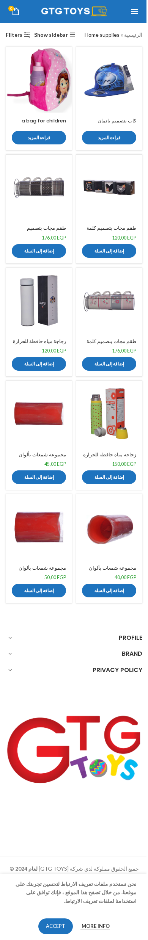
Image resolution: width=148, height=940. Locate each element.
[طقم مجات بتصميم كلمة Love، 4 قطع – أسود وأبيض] (109, 187)
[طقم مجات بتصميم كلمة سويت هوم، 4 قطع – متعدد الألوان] (109, 301)
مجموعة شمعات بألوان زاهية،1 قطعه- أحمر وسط (40, 458)
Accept (55, 926)
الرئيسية (133, 34)
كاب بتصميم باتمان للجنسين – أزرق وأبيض (112, 124)
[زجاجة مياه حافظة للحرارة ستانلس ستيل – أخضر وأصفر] (109, 413)
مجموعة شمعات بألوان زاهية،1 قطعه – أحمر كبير (40, 571)
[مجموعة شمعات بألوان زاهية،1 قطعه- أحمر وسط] (39, 413)
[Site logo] (74, 11)
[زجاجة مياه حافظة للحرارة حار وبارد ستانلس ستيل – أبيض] (39, 301)
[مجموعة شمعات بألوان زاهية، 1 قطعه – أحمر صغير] (109, 527)
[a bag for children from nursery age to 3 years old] (39, 80)
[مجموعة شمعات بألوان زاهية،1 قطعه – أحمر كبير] (39, 527)
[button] (109, 251)
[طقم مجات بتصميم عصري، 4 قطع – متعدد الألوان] (39, 187)
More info (95, 926)
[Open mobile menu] (134, 11)
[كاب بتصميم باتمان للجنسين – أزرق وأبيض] (109, 80)
